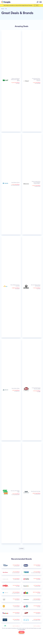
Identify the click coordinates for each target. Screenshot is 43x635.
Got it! (21, 632)
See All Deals (21, 548)
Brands (2, 8)
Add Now (37, 5)
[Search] (38, 2)
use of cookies (22, 629)
